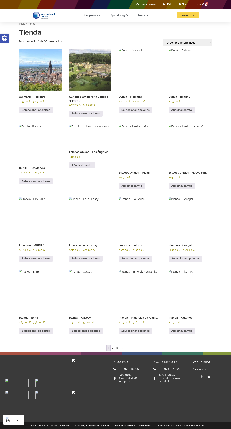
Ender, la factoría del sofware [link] (189, 425)
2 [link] (112, 347)
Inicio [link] (22, 23)
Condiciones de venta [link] (125, 425)
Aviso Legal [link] (81, 425)
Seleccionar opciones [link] (36, 110)
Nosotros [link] (143, 15)
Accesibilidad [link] (145, 425)
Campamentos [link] (92, 15)
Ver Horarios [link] (201, 362)
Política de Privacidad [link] (100, 425)
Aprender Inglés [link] (119, 15)
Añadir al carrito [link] (181, 110)
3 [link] (117, 347)
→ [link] (122, 347)
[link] (4, 38)
